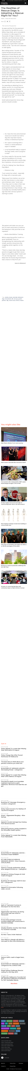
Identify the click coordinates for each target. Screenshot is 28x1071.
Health (18, 1028)
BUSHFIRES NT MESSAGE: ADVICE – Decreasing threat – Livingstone (13, 769)
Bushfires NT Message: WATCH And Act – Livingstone (13, 881)
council (8, 1026)
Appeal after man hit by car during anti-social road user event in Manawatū (12, 913)
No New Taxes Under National (11, 934)
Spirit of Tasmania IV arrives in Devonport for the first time (11, 905)
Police (3, 1023)
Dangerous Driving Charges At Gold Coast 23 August (13, 875)
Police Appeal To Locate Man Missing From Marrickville (13, 836)
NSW (6, 1023)
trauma (21, 300)
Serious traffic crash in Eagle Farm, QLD (12, 958)
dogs (3, 299)
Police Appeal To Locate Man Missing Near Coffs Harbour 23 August (13, 775)
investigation (4, 1033)
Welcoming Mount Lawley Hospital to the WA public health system (13, 829)
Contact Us (3, 1066)
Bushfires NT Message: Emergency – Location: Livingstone (13, 803)
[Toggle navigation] (25, 3)
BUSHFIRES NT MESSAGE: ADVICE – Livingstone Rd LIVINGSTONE (13, 964)
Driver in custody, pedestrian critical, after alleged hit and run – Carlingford (13, 868)
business (18, 1031)
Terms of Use (12, 1063)
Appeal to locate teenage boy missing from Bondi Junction (14, 822)
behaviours (20, 297)
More (2, 1007)
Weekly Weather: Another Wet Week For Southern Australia (13, 928)
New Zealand (12, 1031)
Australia (15, 297)
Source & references (20, 263)
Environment (8, 299)
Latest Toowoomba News (7, 1042)
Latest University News (6, 1049)
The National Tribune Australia (16, 1068)
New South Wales (5, 1028)
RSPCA (17, 300)
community (21, 1021)
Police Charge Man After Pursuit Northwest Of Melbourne (12, 755)
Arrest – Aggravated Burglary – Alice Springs (13, 816)
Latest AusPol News (5, 1050)
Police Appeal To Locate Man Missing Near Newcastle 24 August (13, 749)
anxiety (7, 297)
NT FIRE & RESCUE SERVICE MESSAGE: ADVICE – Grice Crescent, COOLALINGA (13, 861)
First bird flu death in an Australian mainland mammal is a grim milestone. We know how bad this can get (14, 784)
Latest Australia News (6, 1040)
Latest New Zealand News (7, 1045)
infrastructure (5, 1031)
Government (9, 1021)
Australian (15, 1021)
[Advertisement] (14, 118)
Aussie (10, 297)
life (12, 299)
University (4, 1026)
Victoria (10, 1023)
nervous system (18, 299)
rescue (14, 300)
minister (18, 1026)
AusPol (13, 1026)
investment (10, 1033)
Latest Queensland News (7, 1044)
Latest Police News (5, 1047)
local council (16, 1023)
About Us (3, 1063)
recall (10, 300)
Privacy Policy (12, 1066)
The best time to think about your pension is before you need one (12, 762)
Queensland (22, 1023)
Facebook (6, 1057)
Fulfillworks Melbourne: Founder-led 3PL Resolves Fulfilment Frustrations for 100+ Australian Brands (13, 978)
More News (14, 983)
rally (7, 300)
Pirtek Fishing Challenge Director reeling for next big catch (12, 971)
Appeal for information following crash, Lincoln (12, 888)
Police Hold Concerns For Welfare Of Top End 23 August (13, 809)
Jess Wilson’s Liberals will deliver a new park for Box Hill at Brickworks (12, 940)
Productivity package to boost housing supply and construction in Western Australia (13, 921)
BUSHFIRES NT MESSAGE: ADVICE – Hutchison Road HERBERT (13, 853)
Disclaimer (21, 1063)
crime (16, 1033)
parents (4, 300)
